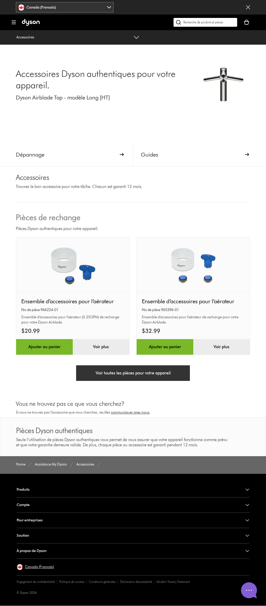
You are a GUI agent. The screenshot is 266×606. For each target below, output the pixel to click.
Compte (23, 505)
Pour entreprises (30, 520)
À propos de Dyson (31, 551)
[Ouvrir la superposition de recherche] (205, 22)
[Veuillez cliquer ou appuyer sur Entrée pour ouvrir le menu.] (13, 22)
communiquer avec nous (130, 412)
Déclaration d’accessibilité (136, 582)
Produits (23, 489)
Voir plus (101, 346)
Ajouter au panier (44, 346)
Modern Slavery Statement (173, 582)
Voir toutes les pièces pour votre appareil (133, 373)
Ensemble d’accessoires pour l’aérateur (67, 301)
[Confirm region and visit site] (248, 7)
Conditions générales (102, 582)
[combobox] (65, 7)
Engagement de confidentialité (36, 582)
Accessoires (25, 37)
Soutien (23, 535)
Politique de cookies (71, 582)
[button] (35, 567)
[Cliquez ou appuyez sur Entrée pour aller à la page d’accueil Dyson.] (31, 24)
